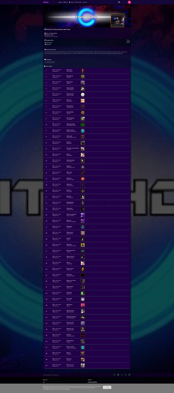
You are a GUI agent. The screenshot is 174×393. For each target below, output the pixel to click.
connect (46, 2)
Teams (71, 2)
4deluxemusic (70, 232)
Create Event (78, 2)
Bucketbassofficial (71, 124)
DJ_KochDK (69, 298)
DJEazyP (69, 142)
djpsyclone (69, 274)
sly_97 (68, 154)
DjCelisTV (69, 178)
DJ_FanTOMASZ (70, 87)
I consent (107, 387)
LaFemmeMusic (70, 340)
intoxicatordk (70, 75)
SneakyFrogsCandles (71, 316)
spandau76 (69, 69)
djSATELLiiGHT (70, 322)
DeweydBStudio (70, 202)
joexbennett (69, 208)
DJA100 (69, 238)
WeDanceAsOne (70, 93)
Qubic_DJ (69, 220)
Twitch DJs (48, 44)
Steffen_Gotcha (70, 310)
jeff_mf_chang (70, 268)
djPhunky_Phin (70, 328)
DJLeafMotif (70, 81)
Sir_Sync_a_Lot (70, 364)
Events (66, 2)
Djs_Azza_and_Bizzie (71, 214)
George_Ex (69, 184)
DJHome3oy (69, 304)
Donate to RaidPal (92, 382)
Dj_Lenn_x (69, 358)
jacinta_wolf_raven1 (71, 280)
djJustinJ (69, 196)
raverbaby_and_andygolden (73, 148)
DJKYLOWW (69, 136)
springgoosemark (71, 160)
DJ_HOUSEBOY (70, 112)
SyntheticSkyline (70, 118)
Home (61, 2)
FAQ (44, 382)
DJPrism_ (69, 190)
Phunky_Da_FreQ (70, 256)
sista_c (68, 352)
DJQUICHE (69, 292)
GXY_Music (69, 172)
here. (68, 389)
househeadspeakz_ (71, 250)
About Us (85, 2)
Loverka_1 (69, 99)
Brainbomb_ (70, 226)
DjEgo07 (69, 166)
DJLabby (69, 334)
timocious (69, 244)
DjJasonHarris (70, 105)
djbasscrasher (49, 42)
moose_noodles (70, 130)
